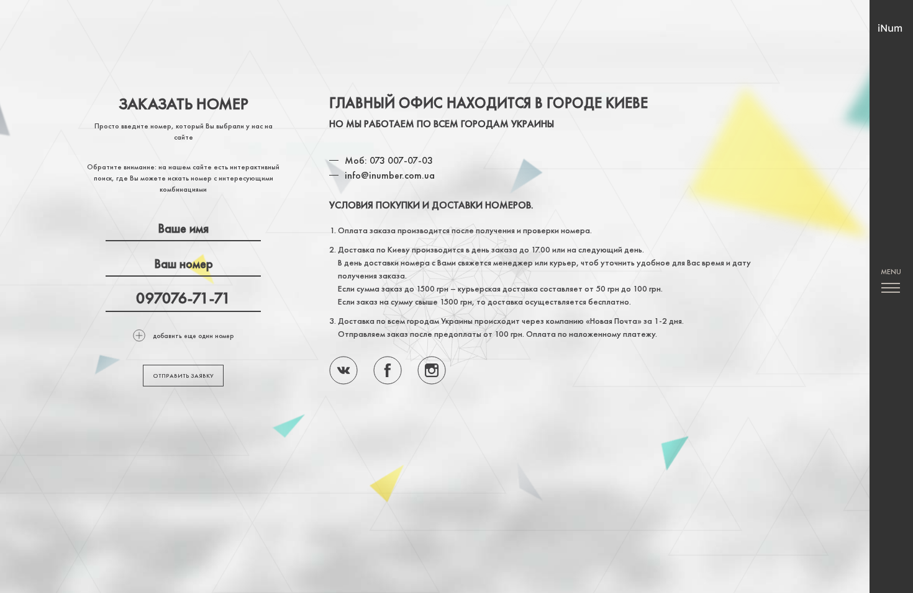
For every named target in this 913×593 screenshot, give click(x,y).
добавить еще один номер (193, 335)
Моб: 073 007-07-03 (389, 160)
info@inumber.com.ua (390, 175)
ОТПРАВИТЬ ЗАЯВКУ (183, 376)
